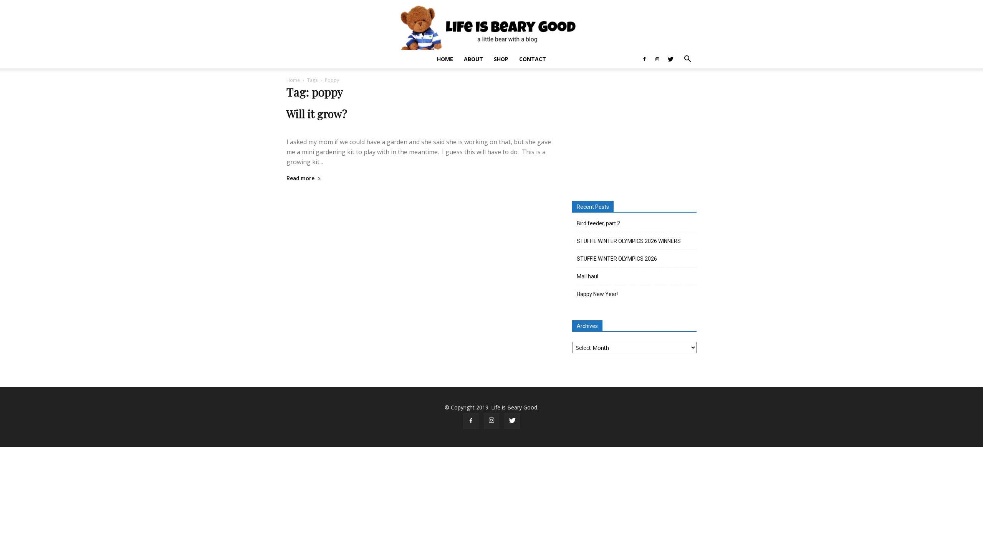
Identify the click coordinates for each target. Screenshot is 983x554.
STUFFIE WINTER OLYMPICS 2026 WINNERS (629, 241)
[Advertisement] (634, 136)
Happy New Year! (597, 294)
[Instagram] (657, 59)
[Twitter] (670, 59)
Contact (532, 59)
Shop (501, 59)
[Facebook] (644, 59)
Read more (300, 178)
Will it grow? (316, 113)
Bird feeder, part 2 (598, 223)
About (473, 59)
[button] (687, 59)
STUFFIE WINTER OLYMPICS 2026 (617, 259)
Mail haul (587, 276)
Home (445, 59)
